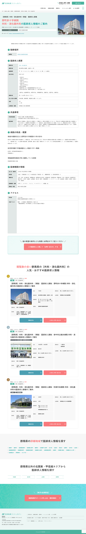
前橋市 (54, 450)
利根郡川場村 (61, 450)
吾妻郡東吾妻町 (17, 11)
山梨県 (43, 477)
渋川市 (50, 447)
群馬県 (12, 11)
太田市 (75, 447)
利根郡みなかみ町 (70, 450)
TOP (2, 11)
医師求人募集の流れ (54, 517)
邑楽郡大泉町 (30, 447)
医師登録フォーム (34, 521)
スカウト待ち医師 (38, 517)
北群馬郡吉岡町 (47, 450)
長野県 (57, 477)
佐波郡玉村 (11, 452)
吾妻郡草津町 (21, 450)
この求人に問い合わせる (55, 320)
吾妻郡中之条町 (38, 450)
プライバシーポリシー (48, 521)
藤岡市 (36, 447)
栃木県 (28, 477)
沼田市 (55, 447)
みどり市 (24, 452)
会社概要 (60, 517)
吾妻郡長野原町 (12, 450)
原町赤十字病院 (24, 11)
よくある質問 (76, 8)
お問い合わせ (78, 3)
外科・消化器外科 (31, 11)
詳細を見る (31, 320)
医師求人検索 (7, 11)
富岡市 (65, 447)
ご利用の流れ (43, 8)
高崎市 (10, 447)
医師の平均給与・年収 (46, 517)
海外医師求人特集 (30, 517)
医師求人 (58, 8)
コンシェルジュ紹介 (66, 8)
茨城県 (14, 477)
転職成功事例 (51, 8)
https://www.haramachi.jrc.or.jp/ (16, 33)
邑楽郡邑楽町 (22, 447)
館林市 (15, 447)
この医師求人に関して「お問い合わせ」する (43, 247)
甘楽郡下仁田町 (43, 447)
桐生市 (60, 447)
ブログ (28, 521)
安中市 (70, 447)
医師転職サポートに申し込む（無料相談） (43, 498)
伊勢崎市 (18, 452)
